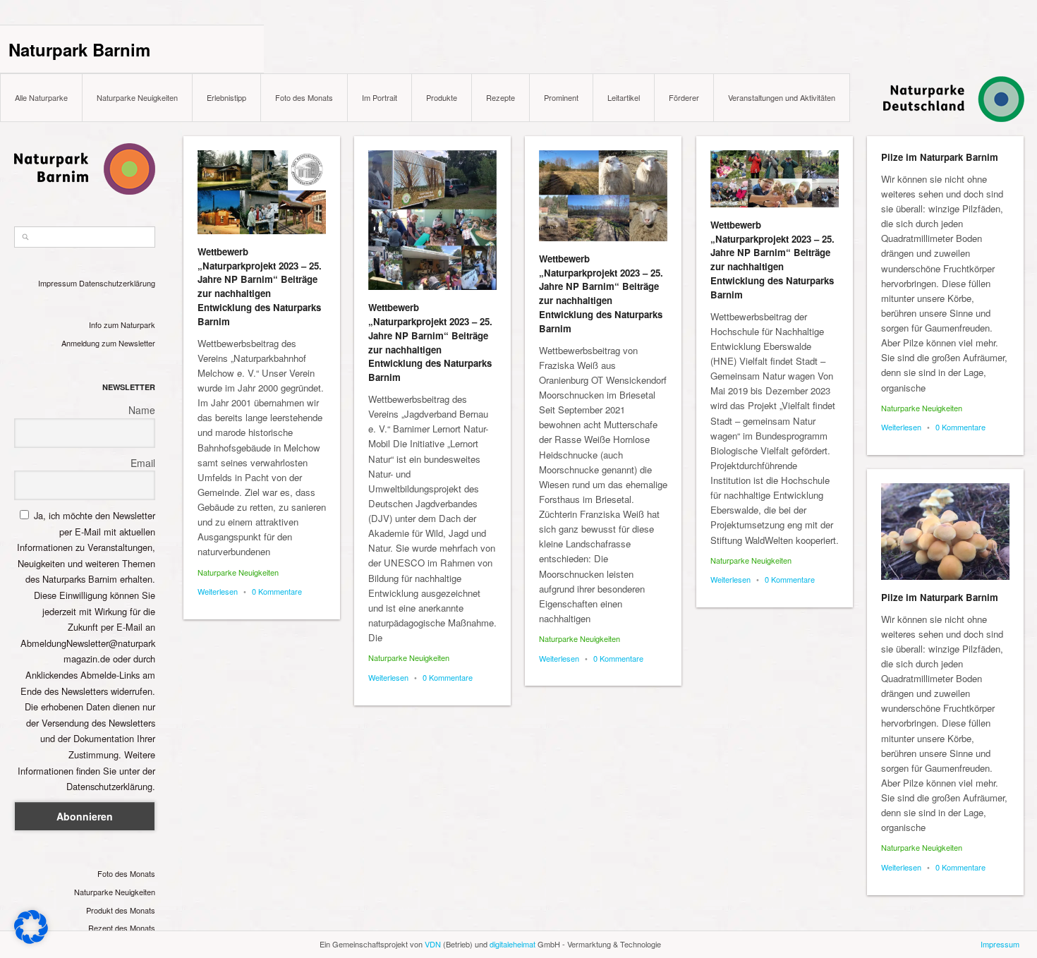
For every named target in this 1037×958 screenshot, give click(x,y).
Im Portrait (379, 97)
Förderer (684, 97)
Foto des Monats (304, 97)
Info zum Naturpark (122, 324)
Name (141, 410)
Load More (603, 924)
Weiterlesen (218, 591)
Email (143, 463)
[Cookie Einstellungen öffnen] (31, 940)
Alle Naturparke (41, 97)
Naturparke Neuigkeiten (137, 97)
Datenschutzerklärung (117, 283)
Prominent (561, 97)
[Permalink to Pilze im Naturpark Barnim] (945, 531)
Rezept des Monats (121, 927)
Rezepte (500, 97)
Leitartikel (623, 97)
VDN (433, 944)
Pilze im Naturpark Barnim (939, 157)
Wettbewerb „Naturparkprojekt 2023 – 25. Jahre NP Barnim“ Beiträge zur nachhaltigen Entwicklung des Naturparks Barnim (260, 286)
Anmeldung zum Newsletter (108, 342)
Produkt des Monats (120, 910)
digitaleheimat (512, 944)
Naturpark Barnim (79, 49)
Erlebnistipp (226, 97)
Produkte (441, 97)
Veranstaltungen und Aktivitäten (781, 97)
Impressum (57, 283)
